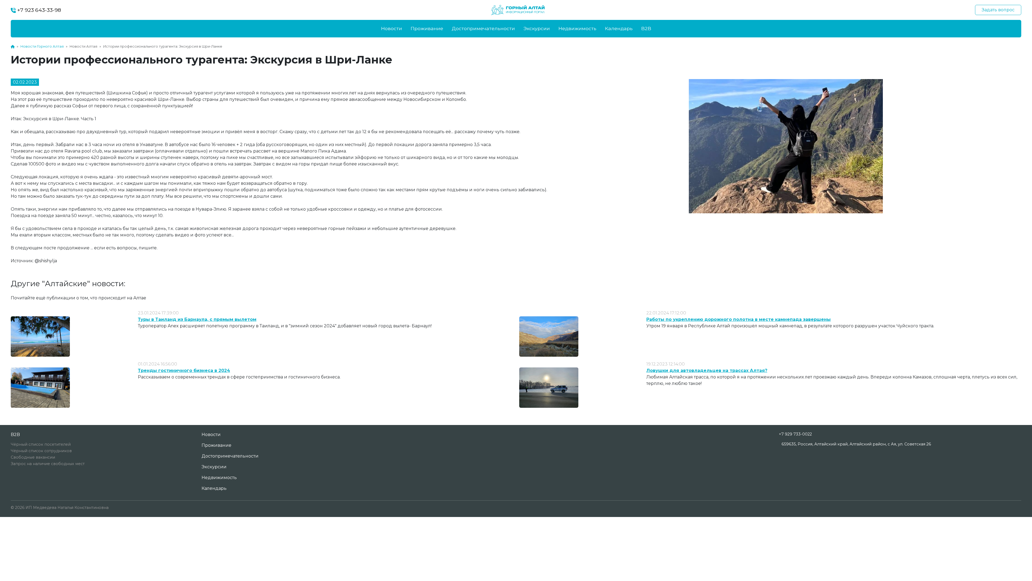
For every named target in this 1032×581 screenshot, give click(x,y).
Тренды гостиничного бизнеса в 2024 (184, 370)
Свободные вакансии (33, 457)
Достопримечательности (483, 28)
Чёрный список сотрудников (41, 451)
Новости (391, 28)
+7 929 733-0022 (795, 434)
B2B (646, 28)
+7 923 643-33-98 (38, 10)
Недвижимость (577, 28)
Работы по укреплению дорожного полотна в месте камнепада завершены (738, 319)
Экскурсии (537, 28)
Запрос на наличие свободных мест (48, 464)
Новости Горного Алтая (42, 46)
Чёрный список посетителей (41, 444)
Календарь (619, 28)
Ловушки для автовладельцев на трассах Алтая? (706, 370)
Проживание (427, 28)
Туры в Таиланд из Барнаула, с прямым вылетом (197, 319)
